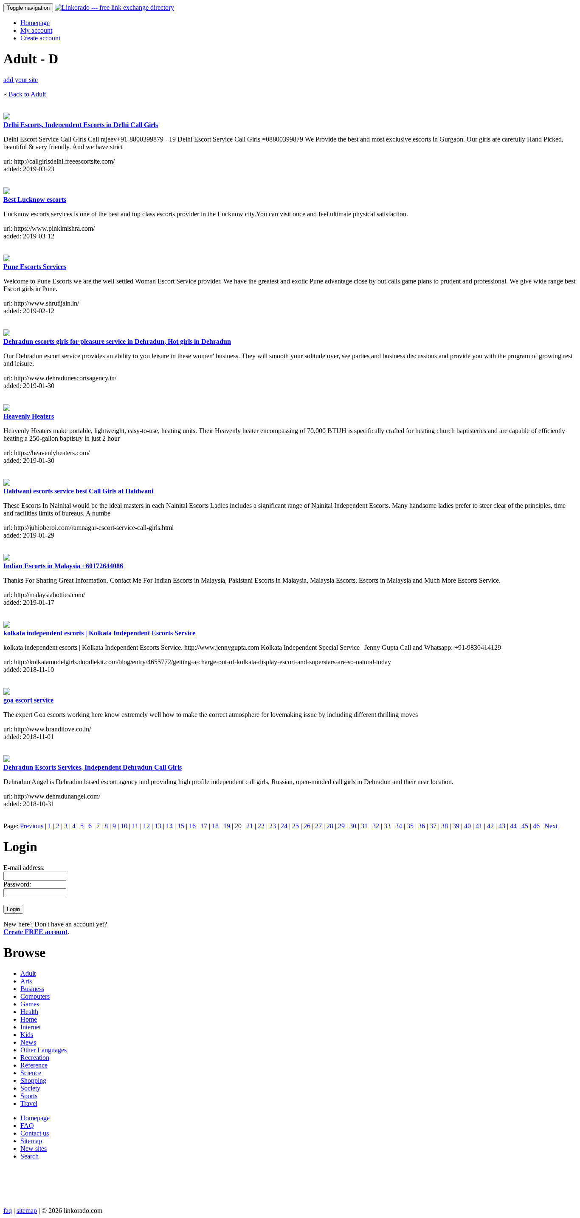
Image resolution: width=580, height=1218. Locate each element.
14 (169, 826)
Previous (31, 826)
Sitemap (31, 1140)
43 (501, 826)
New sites (33, 1148)
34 (398, 826)
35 (410, 826)
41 (479, 826)
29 (341, 826)
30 (352, 826)
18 (215, 826)
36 (421, 826)
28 (330, 826)
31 (364, 826)
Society (30, 1088)
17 (203, 826)
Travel (28, 1103)
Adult (28, 973)
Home (28, 1019)
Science (30, 1072)
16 (192, 826)
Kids (26, 1034)
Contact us (34, 1133)
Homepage (35, 22)
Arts (26, 981)
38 (444, 826)
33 (387, 826)
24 (284, 826)
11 (135, 826)
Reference (34, 1065)
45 (524, 826)
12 (146, 826)
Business (32, 988)
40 (467, 826)
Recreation (34, 1057)
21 (249, 826)
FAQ (27, 1125)
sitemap (27, 1210)
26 (307, 826)
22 (261, 826)
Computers (35, 996)
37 (433, 826)
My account (36, 30)
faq (7, 1210)
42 (490, 826)
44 (513, 826)
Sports (28, 1095)
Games (29, 1004)
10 (124, 826)
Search (29, 1156)
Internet (30, 1027)
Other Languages (43, 1050)
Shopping (33, 1080)
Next (550, 826)
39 (456, 826)
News (28, 1042)
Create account (40, 38)
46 (536, 826)
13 (158, 826)
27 (318, 826)
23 (272, 826)
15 (180, 826)
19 (226, 826)
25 (295, 826)
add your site (20, 79)
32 (375, 826)
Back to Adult (27, 94)
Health (29, 1011)
